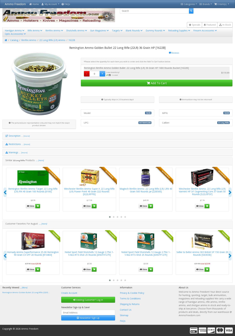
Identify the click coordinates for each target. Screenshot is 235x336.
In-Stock (226, 24)
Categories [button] (189, 4)
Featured (211, 24)
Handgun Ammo (13, 30)
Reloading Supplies (178, 30)
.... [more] (39, 160)
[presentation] (5, 192)
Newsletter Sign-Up (89, 317)
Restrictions (19, 144)
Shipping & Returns (130, 304)
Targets (116, 30)
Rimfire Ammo (53, 30)
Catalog (14, 40)
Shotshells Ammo (75, 30)
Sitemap (124, 315)
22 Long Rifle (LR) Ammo (52, 40)
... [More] (23, 287)
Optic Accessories (14, 33)
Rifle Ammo (33, 30)
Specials (195, 24)
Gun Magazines (98, 30)
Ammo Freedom (15, 4)
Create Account (69, 292)
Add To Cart (158, 83)
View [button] (31, 206)
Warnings (17, 152)
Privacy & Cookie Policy (132, 292)
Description (19, 135)
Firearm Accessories (204, 30)
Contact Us (125, 309)
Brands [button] (206, 4)
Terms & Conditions (130, 298)
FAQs (67, 4)
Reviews (175, 53)
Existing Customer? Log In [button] (89, 299)
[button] (50, 4)
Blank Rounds (133, 30)
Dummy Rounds (154, 30)
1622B (71, 40)
